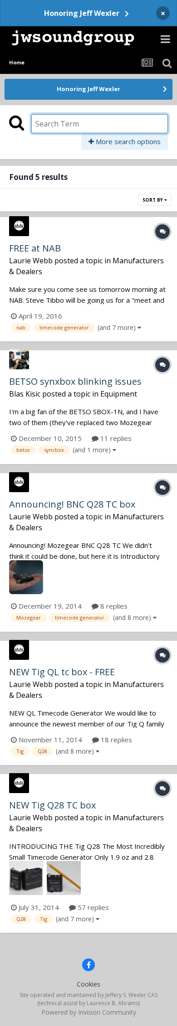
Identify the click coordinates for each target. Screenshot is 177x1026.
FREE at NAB (35, 248)
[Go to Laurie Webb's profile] (19, 226)
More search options (127, 141)
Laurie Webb (31, 261)
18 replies (115, 739)
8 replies (113, 605)
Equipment (118, 394)
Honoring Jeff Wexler (81, 13)
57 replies (92, 907)
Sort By (153, 200)
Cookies (88, 984)
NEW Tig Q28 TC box (52, 805)
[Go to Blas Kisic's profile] (19, 359)
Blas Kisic (24, 394)
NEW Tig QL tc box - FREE (62, 672)
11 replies (115, 438)
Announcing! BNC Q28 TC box (72, 504)
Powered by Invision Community (88, 1012)
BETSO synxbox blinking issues (75, 381)
